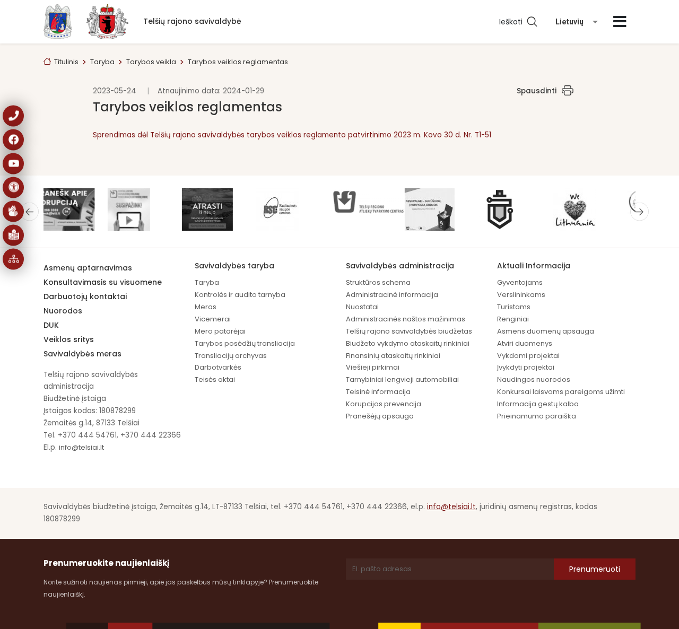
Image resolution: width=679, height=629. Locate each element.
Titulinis (66, 62)
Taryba (102, 62)
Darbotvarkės (218, 367)
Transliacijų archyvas (231, 356)
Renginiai (513, 319)
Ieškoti (513, 21)
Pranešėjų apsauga (380, 416)
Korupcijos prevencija (383, 404)
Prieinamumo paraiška (536, 416)
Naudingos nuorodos (533, 379)
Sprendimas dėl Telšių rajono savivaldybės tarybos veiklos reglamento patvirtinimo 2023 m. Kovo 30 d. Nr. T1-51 (292, 135)
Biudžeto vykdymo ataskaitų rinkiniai (407, 343)
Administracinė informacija (392, 295)
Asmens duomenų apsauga (545, 331)
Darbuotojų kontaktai (85, 296)
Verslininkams (521, 295)
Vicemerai (213, 319)
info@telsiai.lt (81, 447)
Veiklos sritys (68, 339)
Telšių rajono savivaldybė (192, 21)
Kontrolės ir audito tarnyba (240, 295)
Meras (205, 307)
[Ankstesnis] (29, 211)
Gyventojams (520, 282)
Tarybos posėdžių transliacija (245, 343)
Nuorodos (62, 310)
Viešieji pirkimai (372, 367)
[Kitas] (639, 211)
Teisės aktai (215, 379)
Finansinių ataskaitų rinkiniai (393, 356)
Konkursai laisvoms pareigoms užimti (561, 392)
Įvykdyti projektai (525, 367)
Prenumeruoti (594, 569)
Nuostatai (362, 307)
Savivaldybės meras (82, 353)
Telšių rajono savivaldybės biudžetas (409, 331)
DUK (51, 325)
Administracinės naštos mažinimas (405, 319)
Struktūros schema (378, 282)
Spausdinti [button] (536, 91)
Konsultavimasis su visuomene (102, 282)
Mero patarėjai (220, 331)
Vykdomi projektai (528, 356)
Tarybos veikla (151, 62)
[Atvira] (620, 21)
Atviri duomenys (524, 343)
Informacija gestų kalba (538, 404)
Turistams (513, 307)
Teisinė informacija (378, 392)
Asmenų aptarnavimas (87, 268)
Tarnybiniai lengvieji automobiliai (402, 379)
